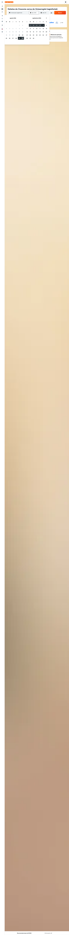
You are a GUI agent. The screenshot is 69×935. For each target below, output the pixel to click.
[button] (2, 2)
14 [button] (16, 31)
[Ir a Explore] (2, 15)
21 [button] (16, 35)
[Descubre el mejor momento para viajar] (2, 21)
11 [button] (6, 31)
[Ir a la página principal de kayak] (9, 2)
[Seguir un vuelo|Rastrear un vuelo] (2, 18)
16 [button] (22, 31)
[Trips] (2, 25)
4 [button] (6, 28)
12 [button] (9, 31)
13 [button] (12, 31)
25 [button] (6, 38)
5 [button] (9, 28)
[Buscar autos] (2, 12)
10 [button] (36, 28)
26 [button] (9, 38)
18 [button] (6, 35)
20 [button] (13, 35)
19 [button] (9, 35)
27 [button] (12, 38)
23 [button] (22, 35)
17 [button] (36, 31)
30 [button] (22, 38)
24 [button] (36, 35)
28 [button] (16, 38)
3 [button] (36, 25)
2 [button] (22, 25)
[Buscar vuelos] (2, 6)
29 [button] (19, 38)
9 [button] (22, 28)
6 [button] (46, 25)
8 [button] (19, 28)
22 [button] (19, 35)
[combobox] (19, 13)
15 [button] (19, 31)
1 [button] (19, 25)
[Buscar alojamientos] (2, 9)
